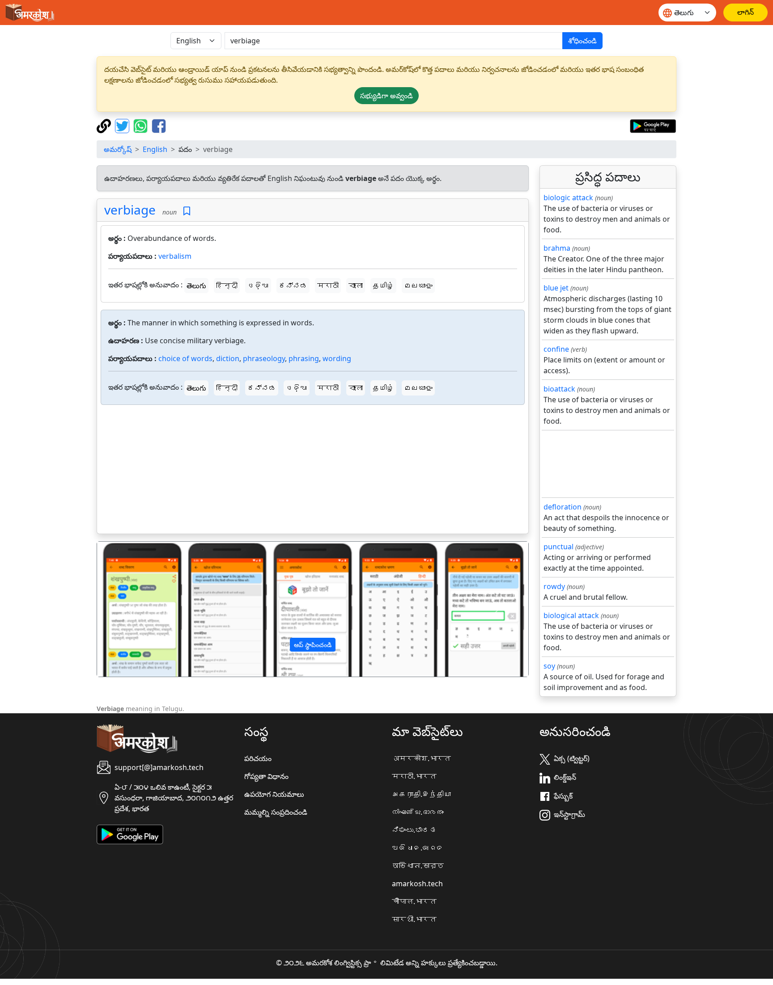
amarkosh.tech (417, 883)
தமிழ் (383, 285)
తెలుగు (196, 285)
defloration (563, 507)
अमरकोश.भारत (421, 758)
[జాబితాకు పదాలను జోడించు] (186, 211)
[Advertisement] (312, 471)
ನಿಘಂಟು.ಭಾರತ (414, 830)
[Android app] (130, 834)
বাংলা (355, 285)
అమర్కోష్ (118, 149)
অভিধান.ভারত (418, 866)
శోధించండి (582, 41)
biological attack (571, 615)
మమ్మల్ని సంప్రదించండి (275, 812)
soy (549, 666)
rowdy (554, 586)
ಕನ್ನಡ (293, 285)
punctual (558, 546)
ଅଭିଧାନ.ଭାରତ (418, 848)
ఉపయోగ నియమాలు (274, 794)
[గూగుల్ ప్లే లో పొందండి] (652, 125)
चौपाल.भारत (414, 901)
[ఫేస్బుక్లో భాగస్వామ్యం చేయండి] (159, 125)
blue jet (556, 288)
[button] (129, 609)
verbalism (174, 256)
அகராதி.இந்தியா (421, 794)
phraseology (264, 358)
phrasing (304, 358)
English (155, 149)
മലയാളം (418, 285)
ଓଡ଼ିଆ (258, 285)
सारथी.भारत (414, 919)
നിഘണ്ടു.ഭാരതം (418, 812)
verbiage (130, 209)
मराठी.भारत (414, 776)
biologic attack (568, 197)
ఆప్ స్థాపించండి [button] (312, 644)
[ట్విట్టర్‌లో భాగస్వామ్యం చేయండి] (123, 125)
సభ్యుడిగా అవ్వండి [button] (386, 96)
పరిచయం (258, 758)
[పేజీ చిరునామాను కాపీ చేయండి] (105, 125)
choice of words (185, 358)
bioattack (559, 389)
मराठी (328, 285)
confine (556, 349)
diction (227, 358)
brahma (557, 248)
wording (337, 358)
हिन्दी (227, 285)
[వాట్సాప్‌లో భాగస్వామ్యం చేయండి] (141, 125)
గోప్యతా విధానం (266, 776)
